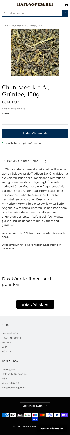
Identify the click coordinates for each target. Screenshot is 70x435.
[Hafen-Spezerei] (35, 4)
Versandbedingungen (14, 387)
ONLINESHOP (10, 333)
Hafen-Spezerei (28, 426)
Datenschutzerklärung (14, 374)
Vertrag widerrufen (52, 428)
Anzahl (5, 114)
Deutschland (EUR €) (32, 405)
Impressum (8, 369)
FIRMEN (6, 342)
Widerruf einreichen (35, 304)
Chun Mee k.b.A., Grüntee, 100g (26, 25)
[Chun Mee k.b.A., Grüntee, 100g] (35, 52)
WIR (4, 347)
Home (5, 25)
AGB (4, 378)
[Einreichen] (65, 13)
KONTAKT (8, 351)
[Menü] (8, 4)
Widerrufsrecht (10, 383)
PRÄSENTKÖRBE (12, 338)
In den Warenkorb (35, 133)
